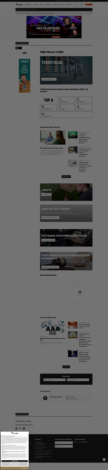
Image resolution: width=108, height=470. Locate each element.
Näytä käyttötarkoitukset (14, 464)
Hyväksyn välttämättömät (14, 462)
